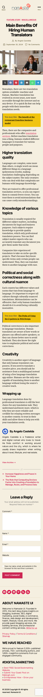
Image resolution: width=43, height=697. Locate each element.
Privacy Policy (8, 634)
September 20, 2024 (14, 44)
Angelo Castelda (24, 41)
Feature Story (14, 20)
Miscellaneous (29, 20)
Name (5, 533)
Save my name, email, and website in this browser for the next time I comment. (21, 567)
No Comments (34, 44)
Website (5, 555)
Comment (7, 511)
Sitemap (6, 636)
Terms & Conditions (26, 634)
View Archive (9, 462)
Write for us (31, 628)
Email (5, 544)
